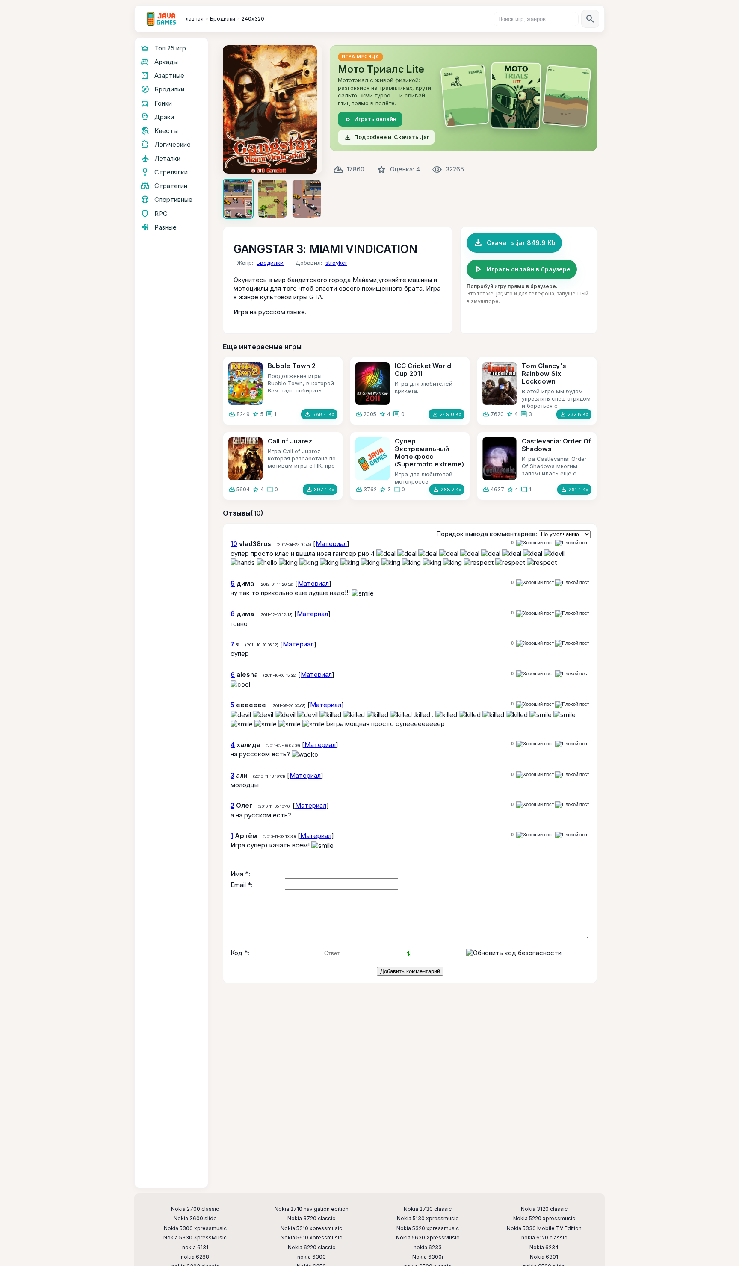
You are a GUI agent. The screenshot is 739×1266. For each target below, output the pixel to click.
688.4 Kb (319, 414)
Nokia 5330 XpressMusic (195, 1238)
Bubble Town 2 (292, 366)
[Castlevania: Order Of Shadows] (499, 458)
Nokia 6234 (544, 1248)
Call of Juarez (290, 441)
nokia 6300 (311, 1257)
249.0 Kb (446, 414)
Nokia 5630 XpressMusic (427, 1238)
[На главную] (161, 19)
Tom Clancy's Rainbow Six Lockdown (544, 373)
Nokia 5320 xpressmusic (427, 1228)
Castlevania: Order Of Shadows (556, 445)
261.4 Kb (574, 489)
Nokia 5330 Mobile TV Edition (544, 1228)
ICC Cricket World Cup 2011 (423, 370)
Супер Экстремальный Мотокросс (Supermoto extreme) (429, 452)
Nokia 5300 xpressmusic (195, 1228)
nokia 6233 (428, 1248)
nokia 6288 (195, 1257)
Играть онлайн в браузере (522, 269)
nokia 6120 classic (544, 1238)
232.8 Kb (573, 414)
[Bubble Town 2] (245, 383)
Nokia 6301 (544, 1257)
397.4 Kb (320, 489)
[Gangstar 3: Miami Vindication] (272, 109)
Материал (331, 544)
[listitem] (238, 199)
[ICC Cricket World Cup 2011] (372, 383)
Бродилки (270, 262)
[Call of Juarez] (245, 458)
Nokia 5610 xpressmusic (311, 1238)
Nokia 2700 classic (195, 1209)
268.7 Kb (446, 489)
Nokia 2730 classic (428, 1209)
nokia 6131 (195, 1248)
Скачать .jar (386, 137)
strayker (336, 262)
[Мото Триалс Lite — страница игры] (463, 98)
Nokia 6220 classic (311, 1248)
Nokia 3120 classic (544, 1209)
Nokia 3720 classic (311, 1219)
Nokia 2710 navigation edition (312, 1209)
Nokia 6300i (427, 1257)
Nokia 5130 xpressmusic (427, 1219)
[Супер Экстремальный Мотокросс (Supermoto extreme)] (372, 458)
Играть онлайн (370, 119)
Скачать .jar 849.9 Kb (514, 243)
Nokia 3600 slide (195, 1219)
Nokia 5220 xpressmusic (544, 1219)
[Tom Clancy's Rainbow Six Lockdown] (499, 383)
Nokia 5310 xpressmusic (311, 1228)
